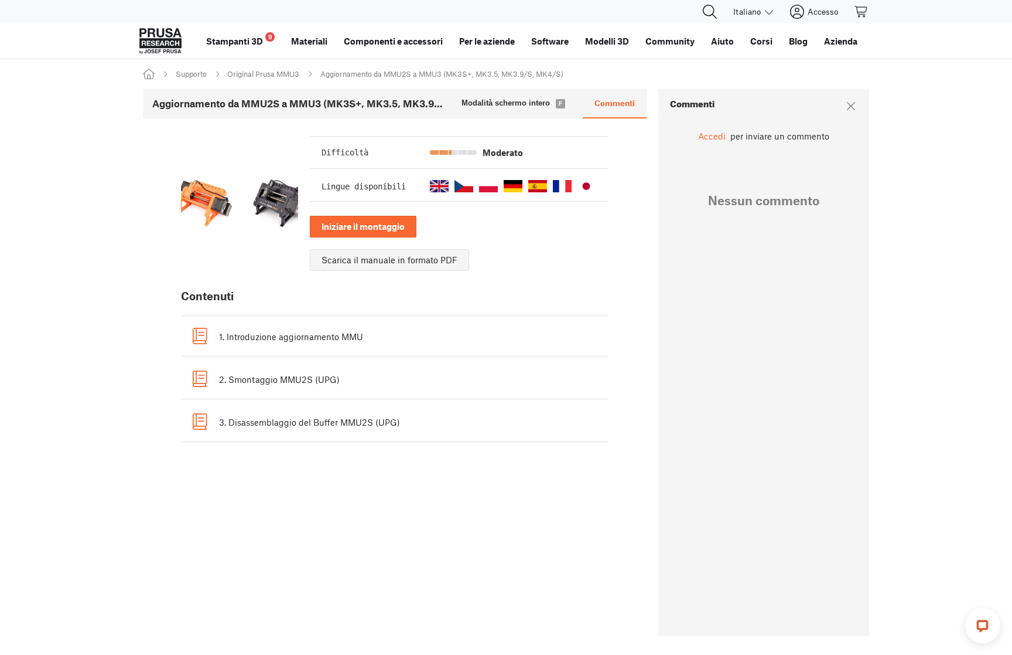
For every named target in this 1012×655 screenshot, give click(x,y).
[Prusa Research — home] (160, 41)
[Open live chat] (982, 625)
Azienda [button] (840, 41)
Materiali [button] (309, 41)
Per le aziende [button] (487, 41)
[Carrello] (861, 12)
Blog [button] (798, 41)
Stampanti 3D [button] (239, 39)
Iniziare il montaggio (363, 226)
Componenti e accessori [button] (393, 41)
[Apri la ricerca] (710, 12)
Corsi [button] (761, 41)
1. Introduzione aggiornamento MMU (291, 336)
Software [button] (550, 41)
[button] (439, 186)
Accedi (712, 136)
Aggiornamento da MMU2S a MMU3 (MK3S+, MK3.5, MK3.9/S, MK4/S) (441, 74)
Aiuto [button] (722, 41)
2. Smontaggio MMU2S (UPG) (279, 379)
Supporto (191, 74)
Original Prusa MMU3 (263, 74)
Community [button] (670, 41)
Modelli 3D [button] (607, 41)
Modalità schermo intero (505, 103)
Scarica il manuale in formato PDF (389, 259)
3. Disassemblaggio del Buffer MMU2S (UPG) (309, 422)
